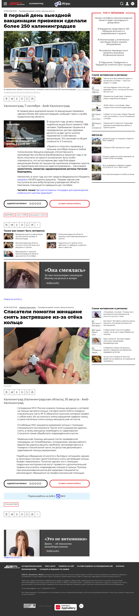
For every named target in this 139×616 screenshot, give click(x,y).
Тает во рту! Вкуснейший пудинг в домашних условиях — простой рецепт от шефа (117, 80)
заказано (22, 179)
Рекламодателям (29, 569)
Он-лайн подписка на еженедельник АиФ (95, 566)
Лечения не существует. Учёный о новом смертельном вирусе (117, 97)
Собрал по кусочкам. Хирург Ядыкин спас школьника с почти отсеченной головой (119, 116)
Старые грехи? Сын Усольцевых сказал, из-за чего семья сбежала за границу (118, 332)
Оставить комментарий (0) (69, 204)
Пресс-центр (50, 566)
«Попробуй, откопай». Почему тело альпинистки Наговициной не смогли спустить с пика (118, 314)
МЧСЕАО (8, 386)
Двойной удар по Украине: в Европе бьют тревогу (118, 139)
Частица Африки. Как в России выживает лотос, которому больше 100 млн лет (118, 89)
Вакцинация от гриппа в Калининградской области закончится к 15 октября (26, 254)
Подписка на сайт (66, 566)
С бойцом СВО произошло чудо (116, 148)
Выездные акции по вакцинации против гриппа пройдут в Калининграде (29, 236)
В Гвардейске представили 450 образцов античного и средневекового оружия (113, 31)
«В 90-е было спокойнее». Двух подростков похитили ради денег (117, 106)
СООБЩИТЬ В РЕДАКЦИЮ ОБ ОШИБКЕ (54, 569)
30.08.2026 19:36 (10, 307)
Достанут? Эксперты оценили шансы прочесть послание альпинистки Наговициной (119, 323)
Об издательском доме (32, 566)
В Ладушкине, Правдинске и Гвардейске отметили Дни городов (113, 63)
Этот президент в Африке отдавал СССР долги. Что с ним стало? (117, 166)
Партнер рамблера (45, 606)
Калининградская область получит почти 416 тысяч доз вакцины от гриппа (27, 245)
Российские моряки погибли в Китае (118, 174)
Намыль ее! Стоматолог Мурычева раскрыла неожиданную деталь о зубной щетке (118, 125)
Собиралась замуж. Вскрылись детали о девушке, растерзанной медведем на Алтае (117, 350)
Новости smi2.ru (13, 299)
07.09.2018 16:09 (10, 11)
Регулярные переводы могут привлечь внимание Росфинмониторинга (113, 52)
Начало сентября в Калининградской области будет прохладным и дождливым (113, 20)
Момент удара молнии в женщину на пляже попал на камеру (118, 157)
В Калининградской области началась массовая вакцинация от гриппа (73, 236)
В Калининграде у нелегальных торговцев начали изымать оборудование (113, 42)
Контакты (120, 566)
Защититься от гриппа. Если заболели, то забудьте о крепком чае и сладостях (72, 245)
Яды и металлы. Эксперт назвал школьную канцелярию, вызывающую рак (116, 341)
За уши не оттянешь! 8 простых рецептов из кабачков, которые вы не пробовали (119, 359)
